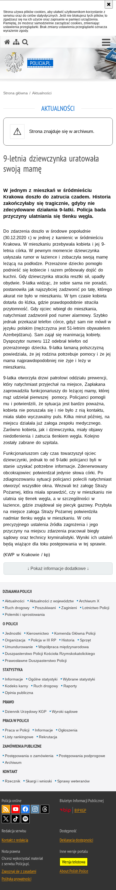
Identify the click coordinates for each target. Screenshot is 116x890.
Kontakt (10, 771)
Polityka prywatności (16, 878)
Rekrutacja (48, 737)
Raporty (70, 686)
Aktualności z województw (52, 601)
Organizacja (15, 640)
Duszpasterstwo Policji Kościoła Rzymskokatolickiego (50, 653)
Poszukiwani (45, 608)
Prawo (8, 702)
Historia (68, 640)
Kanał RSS (6, 809)
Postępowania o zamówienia (29, 756)
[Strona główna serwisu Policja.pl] (7, 42)
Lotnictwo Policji (95, 608)
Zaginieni (69, 608)
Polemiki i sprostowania (25, 614)
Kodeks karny (16, 686)
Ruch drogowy (17, 608)
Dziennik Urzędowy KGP (25, 711)
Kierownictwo (37, 633)
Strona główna (15, 93)
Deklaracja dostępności (76, 840)
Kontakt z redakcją (15, 840)
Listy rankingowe (19, 737)
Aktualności (42, 93)
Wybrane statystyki (79, 679)
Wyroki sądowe (65, 711)
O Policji (10, 624)
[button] (106, 42)
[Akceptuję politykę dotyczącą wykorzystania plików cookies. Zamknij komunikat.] (109, 4)
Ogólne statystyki (42, 679)
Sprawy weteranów (73, 781)
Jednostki (13, 633)
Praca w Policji (16, 720)
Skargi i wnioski (39, 781)
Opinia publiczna (19, 692)
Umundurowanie (19, 647)
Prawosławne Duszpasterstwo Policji (36, 660)
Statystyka (13, 669)
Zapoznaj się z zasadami (19, 871)
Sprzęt (85, 640)
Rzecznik (12, 781)
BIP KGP (80, 810)
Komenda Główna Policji (74, 633)
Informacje (14, 679)
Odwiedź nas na (15, 809)
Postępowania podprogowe (82, 756)
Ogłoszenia (67, 730)
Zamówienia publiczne (22, 746)
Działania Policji (17, 591)
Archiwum (13, 762)
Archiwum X (89, 601)
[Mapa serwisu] (16, 42)
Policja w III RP (43, 640)
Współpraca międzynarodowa (63, 647)
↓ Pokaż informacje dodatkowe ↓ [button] (58, 568)
